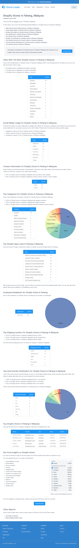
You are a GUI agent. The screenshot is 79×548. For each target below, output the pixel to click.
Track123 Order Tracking (32, 258)
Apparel (16, 212)
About (42, 528)
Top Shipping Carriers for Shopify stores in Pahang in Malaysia (24, 40)
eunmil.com (28, 443)
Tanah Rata (33, 100)
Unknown (33, 105)
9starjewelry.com (30, 440)
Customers (44, 534)
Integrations (39, 7)
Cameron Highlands (36, 97)
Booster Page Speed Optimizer (34, 274)
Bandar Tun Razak (35, 91)
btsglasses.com (29, 435)
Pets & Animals (18, 232)
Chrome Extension (45, 2)
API (3, 538)
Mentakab (33, 83)
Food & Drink (18, 226)
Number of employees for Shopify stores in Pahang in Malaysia (24, 38)
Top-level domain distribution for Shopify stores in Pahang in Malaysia (26, 42)
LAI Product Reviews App (32, 280)
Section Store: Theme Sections (34, 266)
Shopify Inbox (29, 277)
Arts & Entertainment (20, 237)
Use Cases (27, 7)
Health (16, 215)
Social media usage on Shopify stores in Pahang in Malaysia (23, 30)
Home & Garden (18, 229)
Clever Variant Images (31, 269)
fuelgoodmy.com (30, 446)
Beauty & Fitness (19, 221)
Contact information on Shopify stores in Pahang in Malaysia (23, 32)
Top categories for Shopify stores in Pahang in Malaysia (22, 34)
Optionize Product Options (33, 272)
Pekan (32, 116)
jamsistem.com (29, 438)
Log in (74, 7)
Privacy (62, 528)
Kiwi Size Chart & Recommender (34, 261)
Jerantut (32, 86)
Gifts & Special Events (20, 218)
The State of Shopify (12, 516)
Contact (52, 7)
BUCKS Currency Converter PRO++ (35, 255)
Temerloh (33, 94)
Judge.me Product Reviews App (34, 263)
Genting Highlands (35, 108)
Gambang (33, 111)
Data (33, 7)
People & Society (19, 224)
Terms (62, 531)
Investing (5, 531)
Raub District (33, 89)
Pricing (47, 7)
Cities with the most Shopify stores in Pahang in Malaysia (22, 28)
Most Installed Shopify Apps (14, 518)
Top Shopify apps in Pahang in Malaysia (17, 36)
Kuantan (32, 80)
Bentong (32, 102)
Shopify (16, 21)
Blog (42, 538)
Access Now (67, 51)
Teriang (32, 114)
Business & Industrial (20, 235)
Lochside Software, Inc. (9, 543)
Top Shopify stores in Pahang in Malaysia (18, 44)
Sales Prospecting (7, 528)
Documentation (26, 531)
